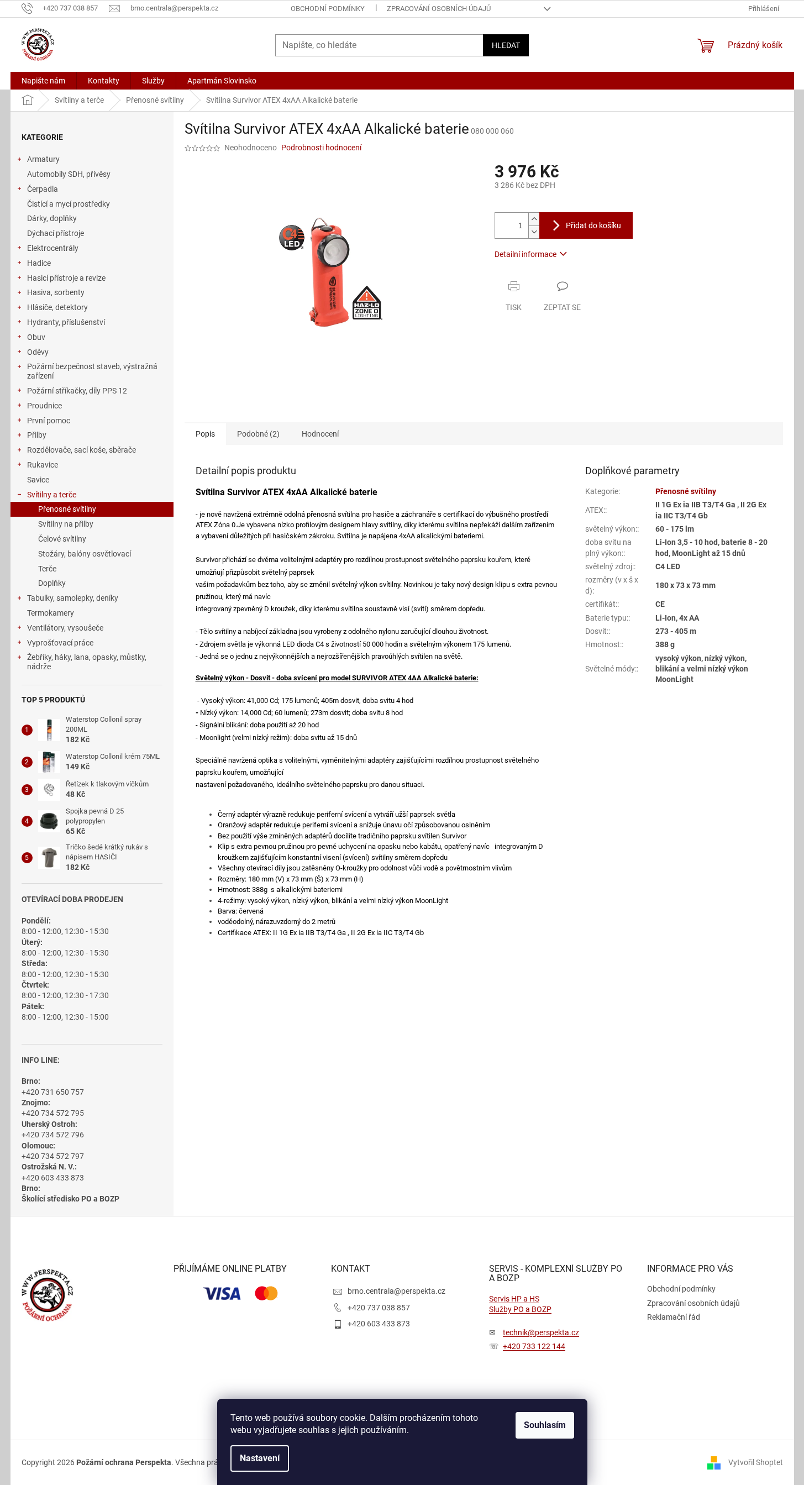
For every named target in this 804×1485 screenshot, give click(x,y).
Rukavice (42, 464)
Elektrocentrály (52, 248)
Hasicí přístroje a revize (66, 278)
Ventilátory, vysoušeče (65, 627)
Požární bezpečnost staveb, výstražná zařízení (92, 371)
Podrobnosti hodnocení (321, 147)
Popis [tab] (205, 433)
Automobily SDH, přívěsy (69, 174)
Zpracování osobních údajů (439, 8)
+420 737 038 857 (379, 1307)
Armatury (43, 159)
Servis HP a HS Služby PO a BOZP (520, 1304)
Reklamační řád (673, 1317)
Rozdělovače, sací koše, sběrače (81, 449)
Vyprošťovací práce (60, 642)
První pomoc (48, 420)
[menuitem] (43, 81)
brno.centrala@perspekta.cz (396, 1291)
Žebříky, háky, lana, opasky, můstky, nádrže (86, 662)
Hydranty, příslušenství (66, 322)
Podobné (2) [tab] (258, 433)
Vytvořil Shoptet (755, 1462)
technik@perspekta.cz (541, 1332)
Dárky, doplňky (52, 218)
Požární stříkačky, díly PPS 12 (77, 390)
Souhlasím (545, 1425)
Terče (47, 568)
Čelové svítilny (62, 538)
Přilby (36, 435)
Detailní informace (525, 254)
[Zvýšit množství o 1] (533, 219)
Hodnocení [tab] (320, 433)
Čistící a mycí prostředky (68, 204)
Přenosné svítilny (67, 509)
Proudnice (44, 405)
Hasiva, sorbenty (56, 292)
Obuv (36, 337)
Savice (38, 479)
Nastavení (260, 1458)
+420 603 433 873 (379, 1323)
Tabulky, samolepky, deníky (72, 598)
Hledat (506, 45)
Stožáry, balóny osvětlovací (84, 553)
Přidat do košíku (593, 225)
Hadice (39, 263)
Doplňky (52, 583)
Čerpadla (42, 189)
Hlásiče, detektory (57, 307)
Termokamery (50, 612)
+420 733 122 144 (534, 1346)
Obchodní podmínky (328, 8)
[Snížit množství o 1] (533, 231)
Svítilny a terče (51, 494)
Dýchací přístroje (55, 233)
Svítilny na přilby (65, 524)
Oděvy (38, 352)
